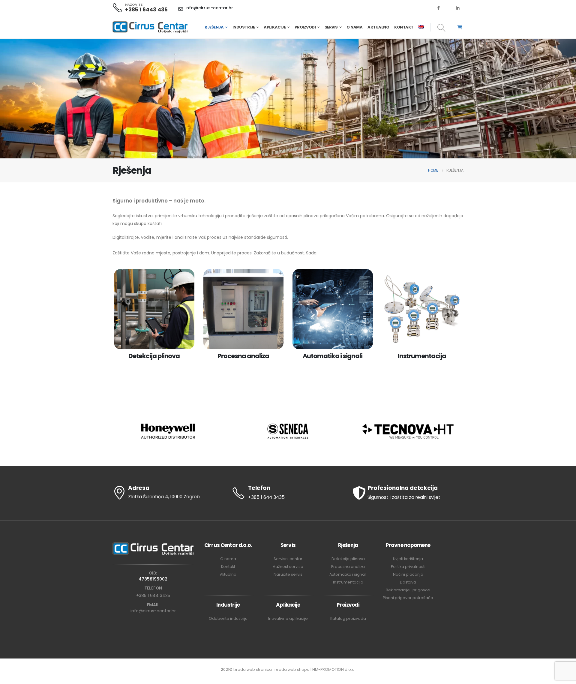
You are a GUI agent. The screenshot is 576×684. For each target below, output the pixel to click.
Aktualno (378, 27)
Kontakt (403, 27)
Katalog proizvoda (348, 618)
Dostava (408, 582)
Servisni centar (288, 558)
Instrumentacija (348, 582)
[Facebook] (438, 8)
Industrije (243, 27)
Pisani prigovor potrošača (408, 597)
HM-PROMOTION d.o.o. (334, 669)
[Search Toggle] (441, 28)
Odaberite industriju (228, 618)
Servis (331, 27)
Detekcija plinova (348, 558)
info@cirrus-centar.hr (153, 611)
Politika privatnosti (408, 566)
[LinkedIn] (457, 8)
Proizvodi (305, 27)
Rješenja (214, 27)
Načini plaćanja (408, 574)
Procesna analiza (348, 566)
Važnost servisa (288, 566)
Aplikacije (275, 27)
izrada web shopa (292, 669)
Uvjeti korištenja (408, 558)
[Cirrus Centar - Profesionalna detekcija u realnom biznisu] (150, 27)
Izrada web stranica (252, 669)
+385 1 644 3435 (153, 595)
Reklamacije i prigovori (408, 589)
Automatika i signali (348, 574)
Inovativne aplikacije (288, 618)
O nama (354, 27)
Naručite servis (288, 574)
